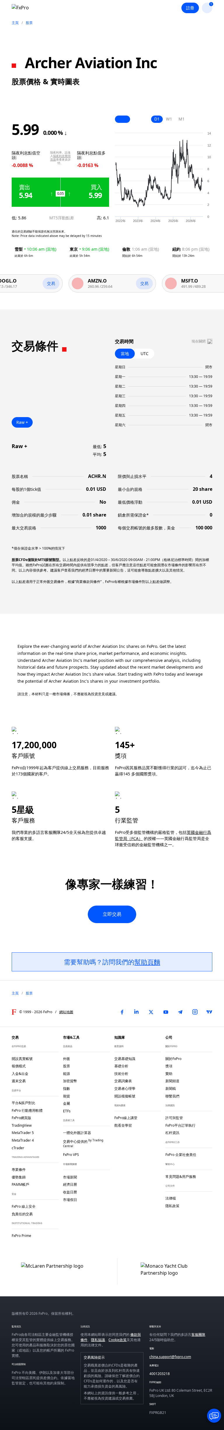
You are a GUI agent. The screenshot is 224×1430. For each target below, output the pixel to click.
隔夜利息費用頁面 (60, 157)
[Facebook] (122, 1012)
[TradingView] (209, 1012)
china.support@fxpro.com (170, 1356)
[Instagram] (195, 1012)
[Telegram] (180, 1012)
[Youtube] (166, 1012)
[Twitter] (151, 1012)
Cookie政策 (117, 1339)
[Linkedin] (136, 1012)
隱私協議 (98, 1339)
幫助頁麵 (147, 961)
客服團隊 (198, 1334)
